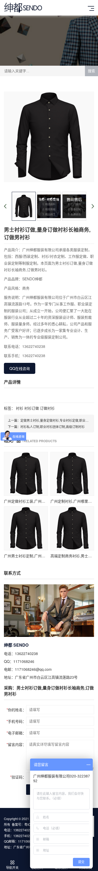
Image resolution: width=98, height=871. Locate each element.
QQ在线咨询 (19, 368)
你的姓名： (16, 709)
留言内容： (16, 744)
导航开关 (12, 867)
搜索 (91, 71)
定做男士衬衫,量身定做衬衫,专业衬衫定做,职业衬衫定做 (59, 420)
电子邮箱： (16, 732)
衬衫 (19, 408)
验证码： (18, 777)
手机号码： (16, 721)
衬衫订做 (31, 408)
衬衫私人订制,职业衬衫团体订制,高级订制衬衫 (52, 426)
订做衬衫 (47, 408)
